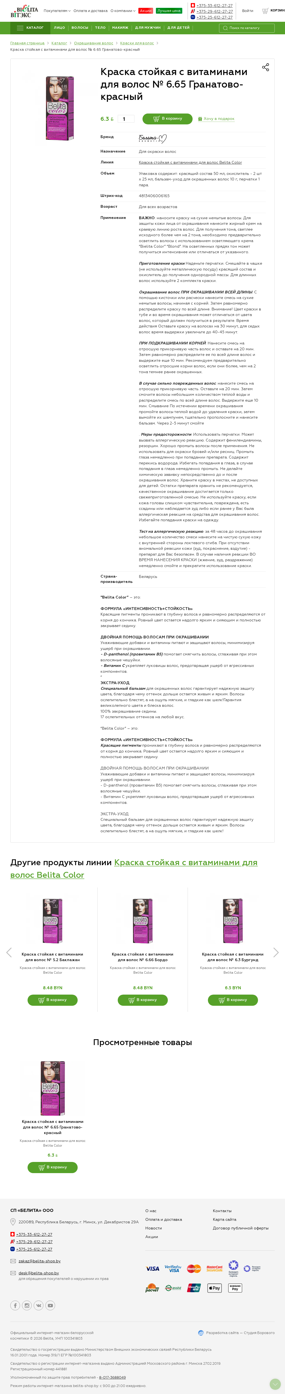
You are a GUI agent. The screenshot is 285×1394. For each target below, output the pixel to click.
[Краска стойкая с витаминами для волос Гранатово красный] (60, 108)
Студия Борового (259, 1333)
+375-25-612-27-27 (214, 17)
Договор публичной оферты (241, 1228)
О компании (121, 11)
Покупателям (55, 11)
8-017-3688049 (112, 1377)
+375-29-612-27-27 (214, 11)
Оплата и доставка (90, 11)
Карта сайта (224, 1219)
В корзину (172, 118)
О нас (150, 1211)
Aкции (151, 1236)
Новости (153, 1228)
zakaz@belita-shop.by (40, 1261)
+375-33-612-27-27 (214, 5)
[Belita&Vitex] (24, 11)
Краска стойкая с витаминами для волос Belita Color (190, 162)
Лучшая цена (169, 11)
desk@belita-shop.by (39, 1273)
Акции (145, 11)
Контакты (222, 1211)
